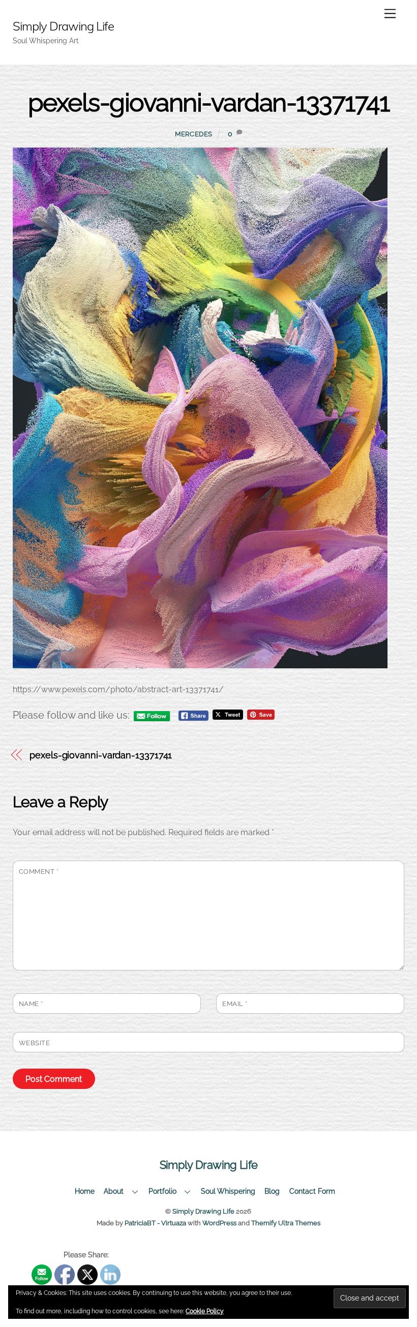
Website (34, 1043)
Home (85, 1191)
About (114, 1191)
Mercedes (194, 134)
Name (31, 1004)
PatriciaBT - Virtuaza (155, 1223)
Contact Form (312, 1191)
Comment (39, 871)
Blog (272, 1191)
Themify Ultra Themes (285, 1223)
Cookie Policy (205, 1311)
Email (235, 1004)
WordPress (219, 1223)
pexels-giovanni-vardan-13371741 (209, 102)
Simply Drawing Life (203, 1211)
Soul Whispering (228, 1191)
